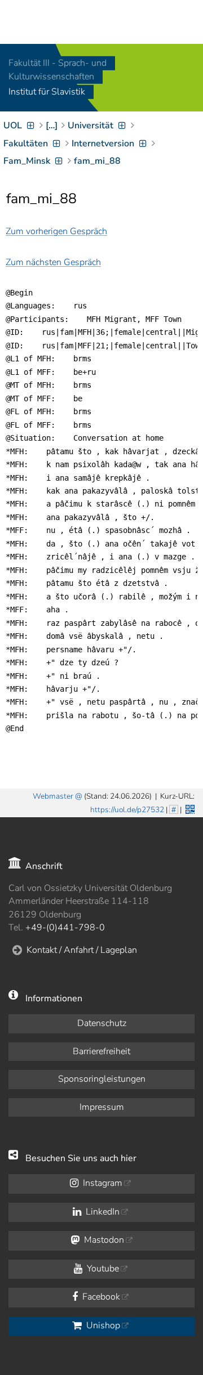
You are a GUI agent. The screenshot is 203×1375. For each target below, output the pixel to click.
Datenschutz (101, 1023)
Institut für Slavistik (46, 92)
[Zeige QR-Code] (189, 808)
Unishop (102, 1325)
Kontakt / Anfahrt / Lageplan (82, 950)
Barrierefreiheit (101, 1051)
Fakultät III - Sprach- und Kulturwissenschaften (57, 70)
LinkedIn (101, 1212)
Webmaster (53, 796)
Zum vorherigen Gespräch (56, 231)
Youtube (102, 1268)
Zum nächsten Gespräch (53, 262)
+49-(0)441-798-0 (65, 927)
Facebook (100, 1297)
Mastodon (103, 1240)
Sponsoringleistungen (101, 1079)
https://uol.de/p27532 (127, 809)
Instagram (101, 1183)
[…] (52, 125)
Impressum (102, 1107)
